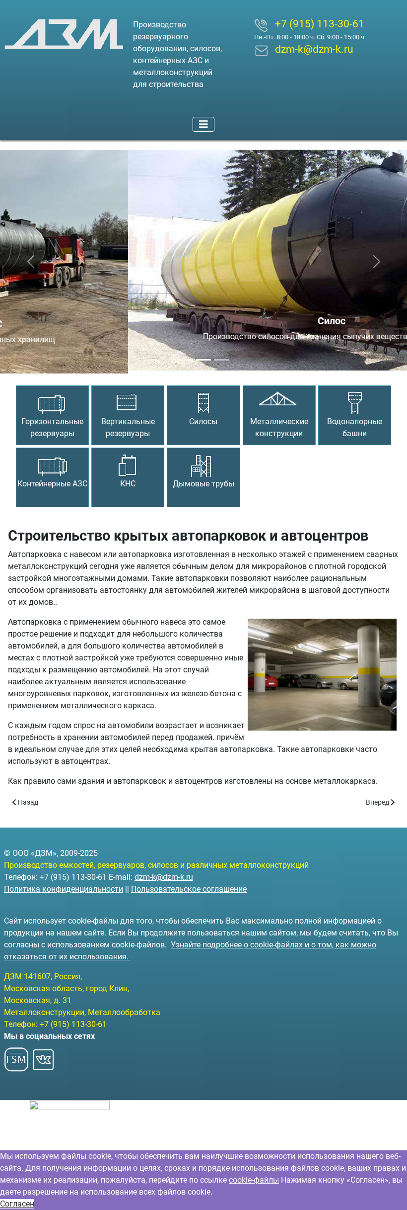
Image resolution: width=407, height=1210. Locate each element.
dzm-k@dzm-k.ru (164, 877)
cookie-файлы (254, 1180)
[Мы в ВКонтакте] (43, 1056)
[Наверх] (389, 1191)
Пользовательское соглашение (189, 889)
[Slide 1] (185, 357)
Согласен (17, 1204)
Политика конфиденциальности (63, 889)
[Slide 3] (221, 357)
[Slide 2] (203, 357)
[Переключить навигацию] (203, 124)
